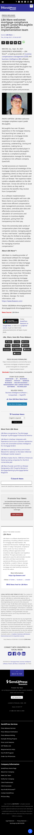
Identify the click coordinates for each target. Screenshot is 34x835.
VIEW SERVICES (17, 514)
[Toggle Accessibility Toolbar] (30, 831)
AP (17, 379)
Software (11, 386)
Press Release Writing (8, 735)
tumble (16, 346)
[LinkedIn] (25, 1)
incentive (27, 54)
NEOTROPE (15, 804)
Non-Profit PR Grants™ (8, 789)
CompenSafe (12, 395)
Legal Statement (10, 821)
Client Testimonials (7, 782)
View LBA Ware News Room (17, 399)
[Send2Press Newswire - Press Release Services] (9, 9)
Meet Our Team (6, 775)
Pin (8, 346)
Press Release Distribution (9, 732)
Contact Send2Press (7, 793)
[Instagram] (28, 1)
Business (23, 379)
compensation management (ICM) (15, 56)
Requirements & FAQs (8, 749)
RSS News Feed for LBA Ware (18, 584)
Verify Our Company (7, 779)
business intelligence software (16, 393)
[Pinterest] (22, 1)
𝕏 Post (17, 342)
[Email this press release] (19, 42)
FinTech (17, 381)
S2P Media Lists (6, 746)
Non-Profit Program (7, 753)
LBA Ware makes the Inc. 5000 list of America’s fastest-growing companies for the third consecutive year (17, 460)
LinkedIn (27, 580)
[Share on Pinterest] (11, 42)
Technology (22, 386)
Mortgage (9, 379)
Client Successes (6, 786)
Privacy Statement (21, 821)
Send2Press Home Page (8, 768)
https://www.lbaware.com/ (12, 301)
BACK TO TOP (17, 674)
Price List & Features (7, 742)
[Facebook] (19, 1)
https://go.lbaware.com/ (17, 575)
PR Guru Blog (5, 796)
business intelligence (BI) (11, 59)
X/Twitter (12, 580)
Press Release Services (8, 728)
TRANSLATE (17, 422)
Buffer (27, 349)
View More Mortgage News (17, 404)
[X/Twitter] (10, 655)
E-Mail (17, 353)
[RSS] (31, 1)
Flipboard (17, 349)
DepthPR (22, 395)
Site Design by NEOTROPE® (17, 823)
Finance (8, 381)
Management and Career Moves (16, 385)
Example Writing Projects (9, 739)
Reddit (25, 346)
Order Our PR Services (8, 756)
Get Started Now (16, 697)
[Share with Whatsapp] (23, 42)
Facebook (20, 580)
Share (9, 342)
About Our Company (7, 772)
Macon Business (21, 383)
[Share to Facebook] (3, 42)
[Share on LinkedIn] (15, 42)
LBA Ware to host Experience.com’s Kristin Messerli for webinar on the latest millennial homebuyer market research (16, 452)
